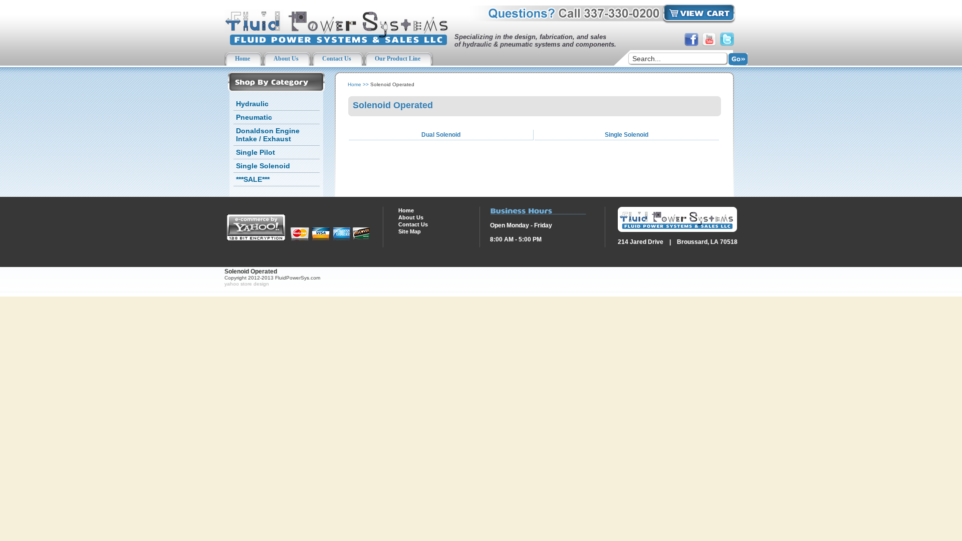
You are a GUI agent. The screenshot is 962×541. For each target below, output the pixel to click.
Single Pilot (255, 152)
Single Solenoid (263, 166)
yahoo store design (246, 284)
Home (354, 84)
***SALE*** (253, 179)
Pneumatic (254, 117)
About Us (410, 217)
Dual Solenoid (440, 134)
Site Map (409, 231)
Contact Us (413, 224)
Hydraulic (252, 104)
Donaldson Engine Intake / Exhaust (268, 135)
